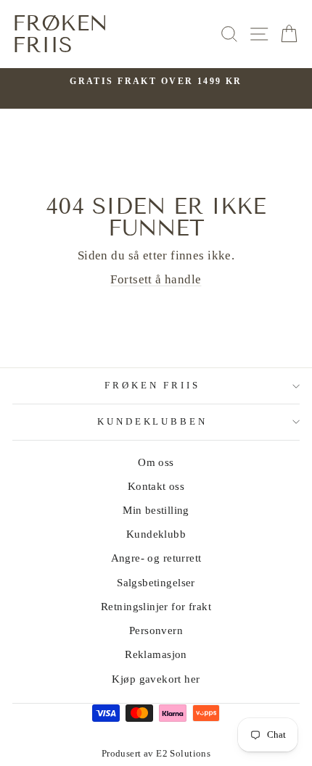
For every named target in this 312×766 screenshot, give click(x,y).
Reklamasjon (156, 654)
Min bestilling (156, 510)
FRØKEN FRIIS (152, 385)
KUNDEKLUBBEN (152, 421)
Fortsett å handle (155, 279)
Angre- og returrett (156, 557)
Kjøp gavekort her (156, 679)
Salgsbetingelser (156, 582)
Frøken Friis (60, 34)
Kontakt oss (156, 486)
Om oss (155, 462)
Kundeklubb (156, 534)
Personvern (156, 630)
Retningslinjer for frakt (156, 606)
